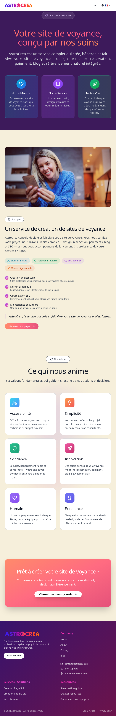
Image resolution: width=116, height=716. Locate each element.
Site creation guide (71, 688)
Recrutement (11, 699)
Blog (63, 655)
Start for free (14, 655)
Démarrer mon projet (19, 326)
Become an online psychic (75, 699)
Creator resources (70, 693)
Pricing (64, 650)
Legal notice (89, 710)
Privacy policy (105, 710)
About (63, 644)
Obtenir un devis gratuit (55, 594)
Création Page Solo (14, 688)
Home (63, 639)
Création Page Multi (15, 693)
